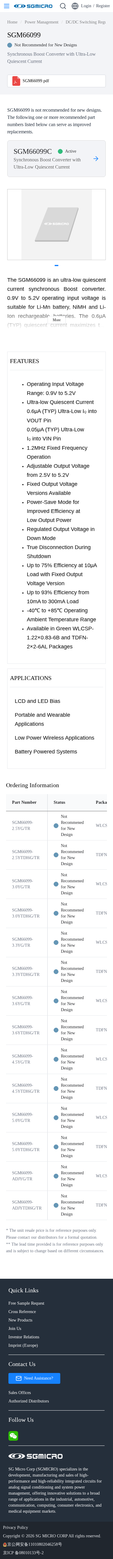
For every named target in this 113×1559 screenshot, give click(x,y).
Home (12, 22)
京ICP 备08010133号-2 (23, 1553)
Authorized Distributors (28, 1401)
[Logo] (33, 6)
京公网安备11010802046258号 (34, 1544)
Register (103, 6)
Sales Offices (19, 1392)
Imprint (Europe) (23, 1345)
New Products (20, 1320)
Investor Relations (23, 1337)
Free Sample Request (26, 1303)
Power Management (41, 22)
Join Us (14, 1328)
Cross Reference (22, 1311)
